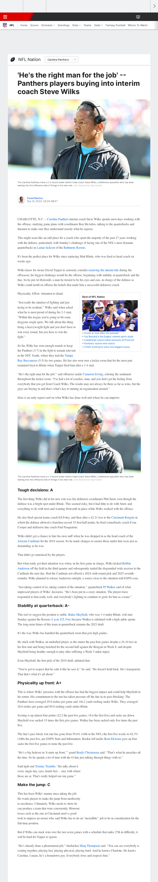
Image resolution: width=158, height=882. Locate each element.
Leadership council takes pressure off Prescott (109, 339)
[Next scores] (154, 6)
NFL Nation (29, 59)
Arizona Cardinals (29, 541)
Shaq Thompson (90, 846)
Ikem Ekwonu (112, 739)
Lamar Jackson (46, 247)
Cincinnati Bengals (122, 517)
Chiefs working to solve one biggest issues (107, 346)
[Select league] (12, 6)
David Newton (35, 198)
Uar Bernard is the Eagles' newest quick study (108, 336)
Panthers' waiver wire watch (99, 343)
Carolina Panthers (58, 219)
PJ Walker (109, 587)
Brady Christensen (87, 752)
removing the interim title (103, 270)
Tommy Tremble (45, 766)
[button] (145, 17)
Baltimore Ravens (74, 247)
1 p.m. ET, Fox (61, 619)
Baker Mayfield (77, 614)
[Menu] (5, 17)
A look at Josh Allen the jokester (101, 333)
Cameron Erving (93, 374)
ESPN (20, 17)
